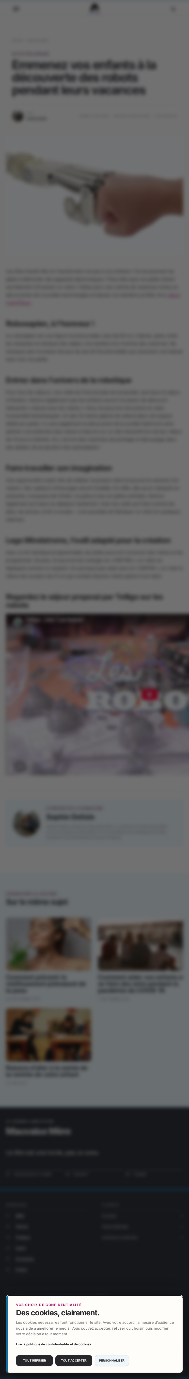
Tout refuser (34, 1360)
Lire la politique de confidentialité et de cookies (53, 1344)
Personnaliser (112, 1360)
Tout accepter (74, 1360)
